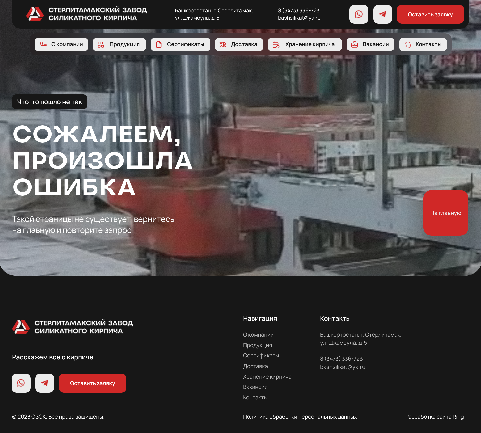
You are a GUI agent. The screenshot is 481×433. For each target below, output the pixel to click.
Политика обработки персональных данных (300, 416)
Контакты (255, 397)
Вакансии (255, 387)
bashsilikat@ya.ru (299, 17)
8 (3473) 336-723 (299, 10)
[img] (86, 13)
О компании (258, 334)
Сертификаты (261, 355)
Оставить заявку (430, 14)
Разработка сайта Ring (434, 416)
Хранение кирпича (267, 376)
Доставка (255, 366)
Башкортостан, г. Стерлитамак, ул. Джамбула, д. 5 (214, 14)
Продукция (257, 345)
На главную (445, 213)
